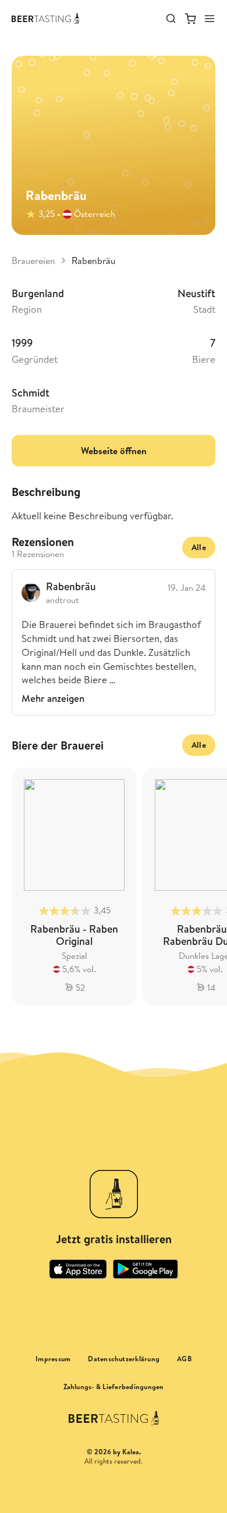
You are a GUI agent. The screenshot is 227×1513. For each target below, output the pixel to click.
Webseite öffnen (114, 450)
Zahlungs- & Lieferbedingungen (113, 1386)
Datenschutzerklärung (123, 1359)
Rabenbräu (93, 260)
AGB (184, 1359)
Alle (198, 547)
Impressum (53, 1359)
